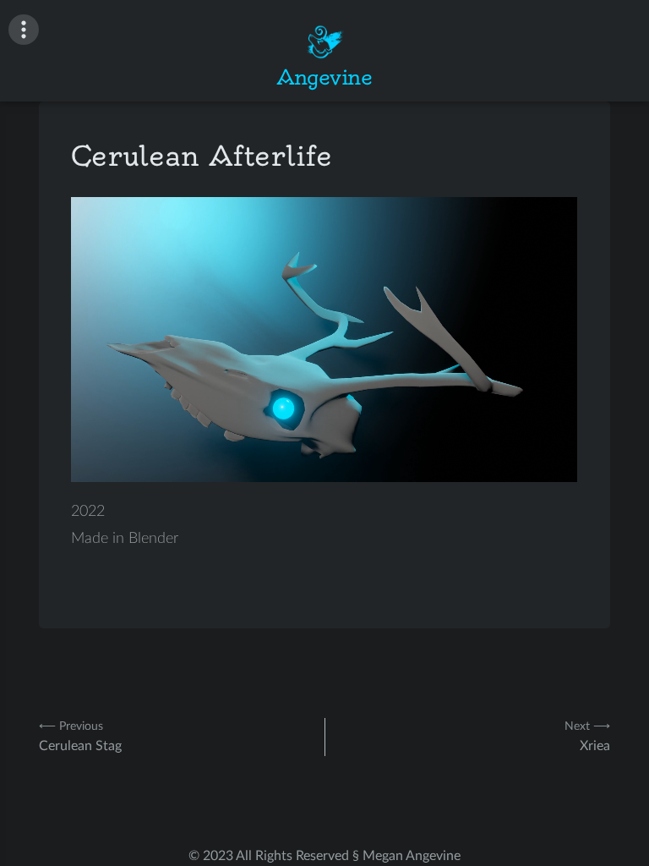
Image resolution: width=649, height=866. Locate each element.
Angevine (324, 77)
